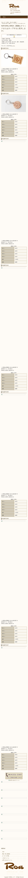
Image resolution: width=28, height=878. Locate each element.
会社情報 (21, 871)
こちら (13, 45)
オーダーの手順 (5, 855)
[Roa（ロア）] (14, 7)
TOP (3, 851)
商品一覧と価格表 (13, 22)
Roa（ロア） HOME (5, 22)
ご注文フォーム (5, 858)
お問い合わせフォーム (7, 860)
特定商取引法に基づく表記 (12, 871)
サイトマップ (20, 874)
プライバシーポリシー (11, 874)
